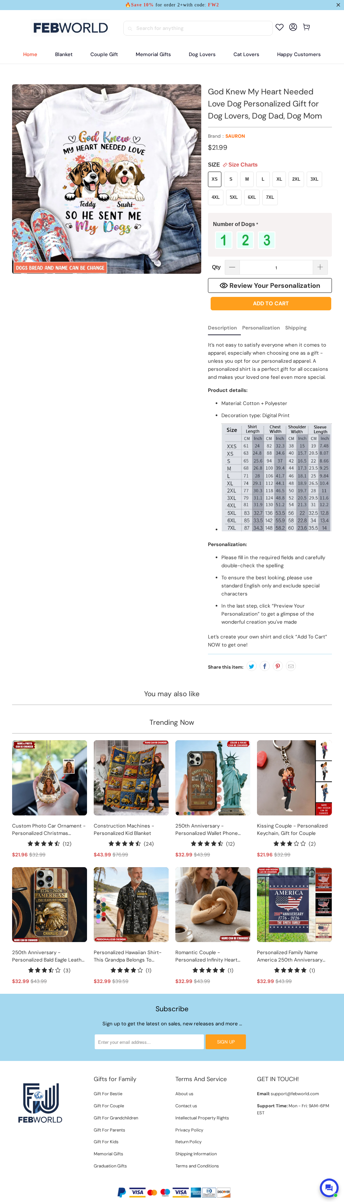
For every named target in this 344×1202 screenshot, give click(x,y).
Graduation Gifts (110, 1166)
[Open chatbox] (329, 1187)
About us (184, 1094)
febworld (158, 1181)
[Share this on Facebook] (265, 666)
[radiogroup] (270, 240)
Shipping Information (196, 1154)
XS (215, 179)
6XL (252, 197)
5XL (234, 197)
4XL (216, 197)
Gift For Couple (109, 1106)
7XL (270, 197)
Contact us (186, 1106)
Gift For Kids (106, 1142)
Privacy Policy (189, 1130)
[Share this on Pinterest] (278, 666)
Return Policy (188, 1142)
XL (279, 179)
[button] (270, 224)
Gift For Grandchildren (116, 1118)
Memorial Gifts (108, 1154)
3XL (314, 179)
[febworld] (70, 28)
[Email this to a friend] (291, 666)
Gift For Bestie (108, 1094)
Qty (216, 267)
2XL (296, 179)
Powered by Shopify (192, 1181)
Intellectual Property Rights (202, 1118)
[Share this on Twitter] (252, 666)
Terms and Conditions (197, 1166)
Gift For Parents (109, 1130)
